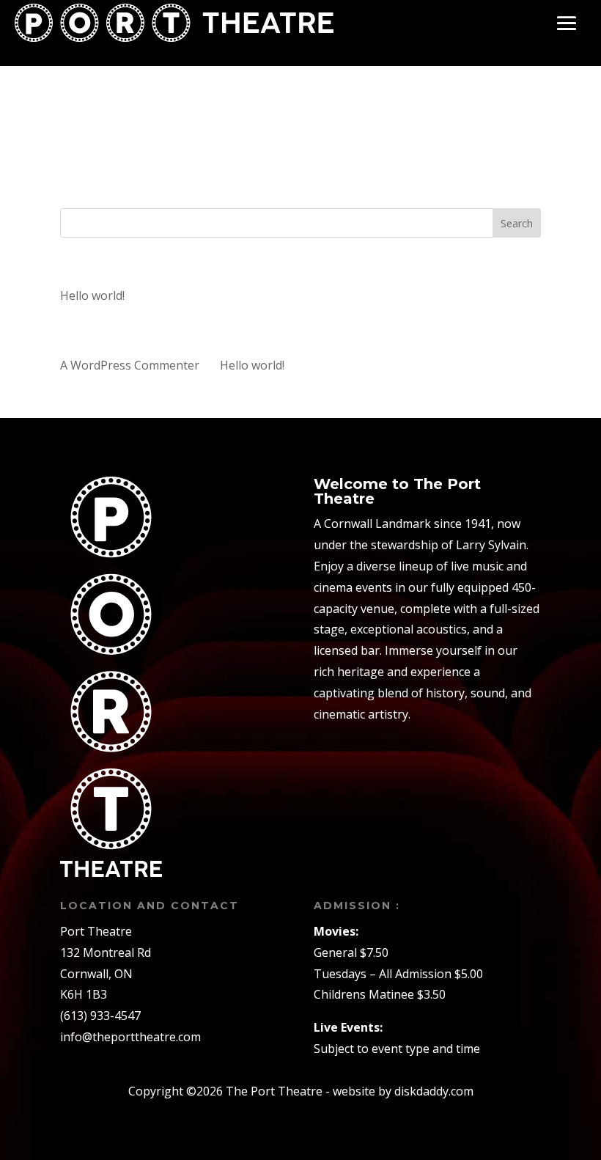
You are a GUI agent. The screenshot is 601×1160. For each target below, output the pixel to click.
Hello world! (92, 295)
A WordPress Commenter (129, 365)
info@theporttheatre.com (130, 1037)
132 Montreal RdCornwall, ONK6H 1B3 (105, 973)
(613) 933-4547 (100, 1015)
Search (517, 223)
